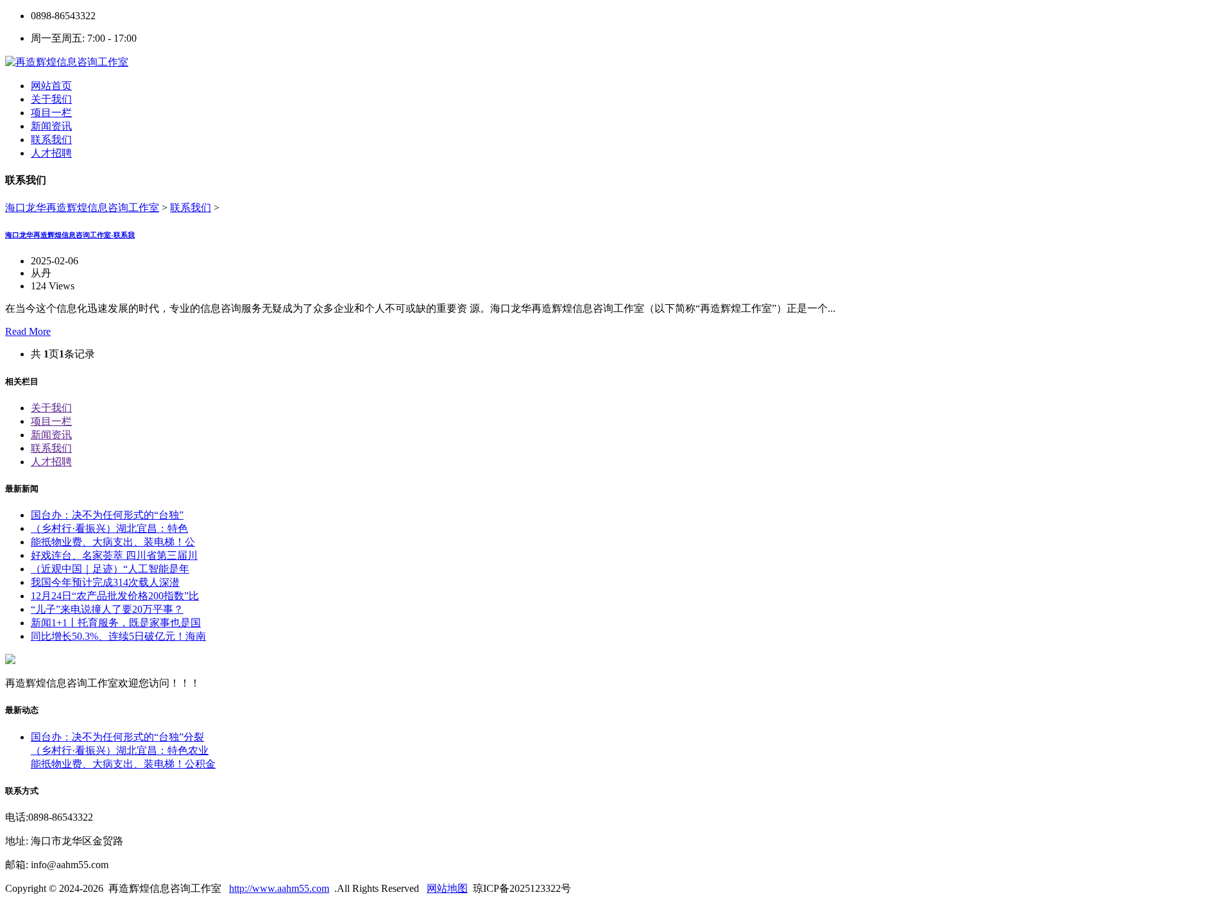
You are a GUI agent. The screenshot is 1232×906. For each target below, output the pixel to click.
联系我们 (190, 207)
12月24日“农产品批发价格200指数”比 (115, 595)
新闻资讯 (51, 434)
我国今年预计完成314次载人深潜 (105, 582)
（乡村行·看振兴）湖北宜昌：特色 (109, 528)
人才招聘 (51, 461)
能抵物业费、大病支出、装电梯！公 (113, 541)
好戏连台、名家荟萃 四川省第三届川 (114, 555)
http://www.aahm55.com (279, 888)
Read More (28, 331)
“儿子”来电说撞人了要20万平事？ (107, 609)
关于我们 (51, 407)
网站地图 (447, 888)
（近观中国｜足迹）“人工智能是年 (110, 568)
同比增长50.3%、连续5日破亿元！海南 (118, 636)
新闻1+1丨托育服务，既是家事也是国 (116, 622)
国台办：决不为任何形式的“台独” (107, 514)
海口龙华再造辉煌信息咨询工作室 (82, 207)
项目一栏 (51, 421)
